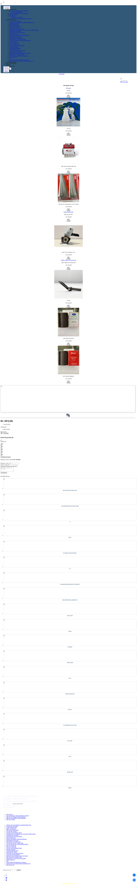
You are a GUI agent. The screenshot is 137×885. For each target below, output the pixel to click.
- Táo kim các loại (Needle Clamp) (14, 832)
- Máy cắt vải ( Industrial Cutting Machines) (16, 817)
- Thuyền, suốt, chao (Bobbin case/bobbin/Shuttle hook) (18, 825)
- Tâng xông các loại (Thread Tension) (14, 853)
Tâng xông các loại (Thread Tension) (17, 50)
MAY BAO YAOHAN (17, 17)
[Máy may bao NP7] (68, 212)
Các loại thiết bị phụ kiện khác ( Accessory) (19, 59)
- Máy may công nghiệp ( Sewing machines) (16, 818)
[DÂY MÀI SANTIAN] (68, 336)
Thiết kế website (65, 883)
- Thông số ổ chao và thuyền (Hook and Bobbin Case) (18, 863)
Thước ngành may (13, 57)
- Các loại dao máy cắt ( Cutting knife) (14, 843)
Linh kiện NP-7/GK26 (14, 49)
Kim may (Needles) (13, 46)
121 (70, 568)
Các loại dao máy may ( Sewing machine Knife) (20, 40)
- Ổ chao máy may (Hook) (12, 826)
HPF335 (69, 787)
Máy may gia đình (13, 14)
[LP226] (68, 298)
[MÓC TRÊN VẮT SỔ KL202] (68, 260)
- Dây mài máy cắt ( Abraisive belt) (14, 857)
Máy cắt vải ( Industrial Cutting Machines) (18, 10)
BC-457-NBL (70, 740)
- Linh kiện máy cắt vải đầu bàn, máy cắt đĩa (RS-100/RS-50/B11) (21, 834)
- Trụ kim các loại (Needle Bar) (13, 854)
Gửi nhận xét (4, 472)
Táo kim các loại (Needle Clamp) (16, 28)
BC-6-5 (70, 678)
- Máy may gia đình (10, 819)
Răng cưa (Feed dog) (14, 25)
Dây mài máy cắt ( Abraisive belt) (16, 54)
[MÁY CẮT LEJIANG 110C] (68, 250)
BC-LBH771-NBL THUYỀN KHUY (70, 552)
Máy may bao (12, 16)
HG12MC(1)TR (70, 772)
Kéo (10, 58)
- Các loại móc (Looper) (11, 831)
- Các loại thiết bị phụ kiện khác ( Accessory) (16, 862)
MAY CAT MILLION (17, 12)
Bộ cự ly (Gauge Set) (14, 43)
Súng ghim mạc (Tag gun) (15, 36)
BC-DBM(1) (70, 646)
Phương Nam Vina (71, 883)
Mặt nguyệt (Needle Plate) (15, 26)
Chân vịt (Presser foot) (14, 23)
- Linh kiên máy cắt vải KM (12, 835)
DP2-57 (70, 537)
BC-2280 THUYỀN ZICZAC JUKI (69, 725)
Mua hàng (5, 433)
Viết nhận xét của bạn (5, 457)
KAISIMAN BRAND (11, 62)
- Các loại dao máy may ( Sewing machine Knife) (17, 844)
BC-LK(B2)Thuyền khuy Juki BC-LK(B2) (70, 506)
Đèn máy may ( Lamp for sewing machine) (19, 55)
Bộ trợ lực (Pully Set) (14, 44)
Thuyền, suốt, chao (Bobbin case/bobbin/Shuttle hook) (21, 22)
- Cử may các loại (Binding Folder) (14, 848)
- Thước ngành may (10, 859)
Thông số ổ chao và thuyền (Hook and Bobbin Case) (21, 61)
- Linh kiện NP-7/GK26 (11, 852)
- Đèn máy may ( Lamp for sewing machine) (16, 858)
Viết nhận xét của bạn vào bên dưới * (9, 466)
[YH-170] (68, 126)
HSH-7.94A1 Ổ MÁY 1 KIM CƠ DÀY (70, 490)
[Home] (121, 79)
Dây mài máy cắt (13, 41)
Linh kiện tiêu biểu (10, 66)
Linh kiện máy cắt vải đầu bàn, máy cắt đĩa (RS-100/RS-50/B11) (23, 30)
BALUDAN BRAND (11, 63)
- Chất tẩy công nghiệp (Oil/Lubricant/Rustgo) (16, 839)
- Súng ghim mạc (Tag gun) (12, 840)
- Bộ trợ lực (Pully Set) (11, 846)
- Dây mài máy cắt (10, 864)
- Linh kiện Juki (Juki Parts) (12, 850)
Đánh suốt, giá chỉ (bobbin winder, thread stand (19, 53)
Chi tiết (68, 97)
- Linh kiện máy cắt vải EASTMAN (14, 836)
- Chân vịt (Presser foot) (11, 827)
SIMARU (8, 64)
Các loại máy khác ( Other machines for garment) (20, 18)
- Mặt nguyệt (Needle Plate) (12, 830)
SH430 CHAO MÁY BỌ (70, 693)
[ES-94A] (68, 88)
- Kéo (7, 861)
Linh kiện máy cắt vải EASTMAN (17, 32)
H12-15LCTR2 (70, 615)
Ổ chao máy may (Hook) (14, 21)
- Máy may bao (9, 814)
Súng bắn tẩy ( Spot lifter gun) (16, 37)
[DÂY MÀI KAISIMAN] (68, 373)
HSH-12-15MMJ (70, 662)
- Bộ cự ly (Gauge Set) (11, 845)
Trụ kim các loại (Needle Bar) (16, 52)
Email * (2, 465)
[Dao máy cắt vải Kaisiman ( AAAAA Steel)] (68, 201)
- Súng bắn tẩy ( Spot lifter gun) (13, 841)
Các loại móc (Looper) (14, 27)
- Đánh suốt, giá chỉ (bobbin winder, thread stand (17, 855)
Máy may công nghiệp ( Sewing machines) (18, 13)
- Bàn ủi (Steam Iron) (10, 837)
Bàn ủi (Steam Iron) (13, 34)
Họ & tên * (3, 463)
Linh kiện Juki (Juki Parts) (15, 48)
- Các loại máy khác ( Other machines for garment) (17, 815)
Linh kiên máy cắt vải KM (15, 31)
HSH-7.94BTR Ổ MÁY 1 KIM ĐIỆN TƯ (69, 599)
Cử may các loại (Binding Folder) (16, 45)
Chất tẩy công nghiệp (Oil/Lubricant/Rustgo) (19, 35)
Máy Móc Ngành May (11, 9)
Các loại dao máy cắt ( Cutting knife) (17, 39)
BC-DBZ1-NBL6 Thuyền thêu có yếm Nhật (70, 584)
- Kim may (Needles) (10, 849)
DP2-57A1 (70, 709)
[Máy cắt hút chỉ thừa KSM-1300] (68, 164)
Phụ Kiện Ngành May (11, 19)
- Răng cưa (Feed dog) (11, 828)
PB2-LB (69, 631)
